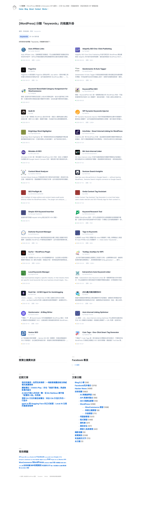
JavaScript (27, 459)
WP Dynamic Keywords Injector (95, 111)
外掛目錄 (26, 31)
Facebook (40, 457)
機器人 (52, 465)
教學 (32, 465)
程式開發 (84, 420)
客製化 (65, 462)
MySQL (37, 459)
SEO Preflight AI (35, 191)
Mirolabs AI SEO (35, 151)
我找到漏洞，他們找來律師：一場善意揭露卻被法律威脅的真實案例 (44, 383)
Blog (26, 9)
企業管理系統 (46, 462)
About (31, 9)
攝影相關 (78, 432)
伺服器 (50, 462)
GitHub (46, 476)
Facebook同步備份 (83, 385)
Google (56, 457)
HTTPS (60, 457)
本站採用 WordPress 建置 (30, 476)
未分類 (77, 441)
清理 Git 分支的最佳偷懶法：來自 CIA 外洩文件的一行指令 (43, 399)
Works (44, 9)
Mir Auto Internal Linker (92, 151)
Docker (32, 457)
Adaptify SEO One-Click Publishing (97, 49)
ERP (35, 457)
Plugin (52, 459)
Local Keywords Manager (39, 272)
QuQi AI (31, 111)
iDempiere (21, 459)
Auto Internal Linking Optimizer (95, 312)
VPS (64, 459)
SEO (55, 459)
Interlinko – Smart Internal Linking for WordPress (102, 131)
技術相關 (78, 391)
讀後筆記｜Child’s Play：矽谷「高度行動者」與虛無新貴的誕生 (44, 389)
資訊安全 (84, 426)
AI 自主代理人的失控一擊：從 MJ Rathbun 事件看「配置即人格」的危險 (43, 394)
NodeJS (45, 459)
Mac (34, 459)
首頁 (20, 31)
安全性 (61, 462)
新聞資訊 (78, 435)
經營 (61, 465)
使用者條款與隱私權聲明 (55, 476)
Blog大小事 (80, 382)
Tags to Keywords (89, 232)
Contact (38, 9)
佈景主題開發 (90, 410)
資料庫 (83, 423)
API (20, 457)
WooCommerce (25, 462)
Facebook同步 (48, 457)
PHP (49, 459)
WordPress (85, 404)
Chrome (28, 457)
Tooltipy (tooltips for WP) (93, 252)
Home (21, 9)
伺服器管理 (84, 416)
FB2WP (52, 457)
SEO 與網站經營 (87, 401)
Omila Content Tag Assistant (94, 191)
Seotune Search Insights (92, 171)
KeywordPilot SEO (90, 89)
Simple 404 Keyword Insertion (41, 212)
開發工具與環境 (86, 429)
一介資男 (22, 6)
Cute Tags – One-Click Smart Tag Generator (100, 332)
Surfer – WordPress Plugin (39, 252)
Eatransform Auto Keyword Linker (96, 272)
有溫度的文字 (80, 438)
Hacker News (81, 388)
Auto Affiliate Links (36, 49)
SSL (57, 459)
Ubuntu (60, 459)
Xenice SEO (33, 332)
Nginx (41, 459)
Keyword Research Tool (92, 212)
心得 (22, 465)
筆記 (59, 465)
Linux (31, 459)
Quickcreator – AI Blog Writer (40, 312)
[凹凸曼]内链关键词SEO (91, 292)
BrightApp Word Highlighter (40, 131)
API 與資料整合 (86, 398)
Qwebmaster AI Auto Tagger (94, 69)
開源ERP (24, 467)
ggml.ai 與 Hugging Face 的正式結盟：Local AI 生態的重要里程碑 (44, 404)
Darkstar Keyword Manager (39, 232)
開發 (28, 468)
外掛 (53, 462)
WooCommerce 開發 (94, 407)
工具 (20, 465)
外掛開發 (89, 413)
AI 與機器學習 (86, 395)
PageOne (32, 69)
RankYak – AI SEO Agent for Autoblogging (45, 292)
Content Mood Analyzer (38, 171)
